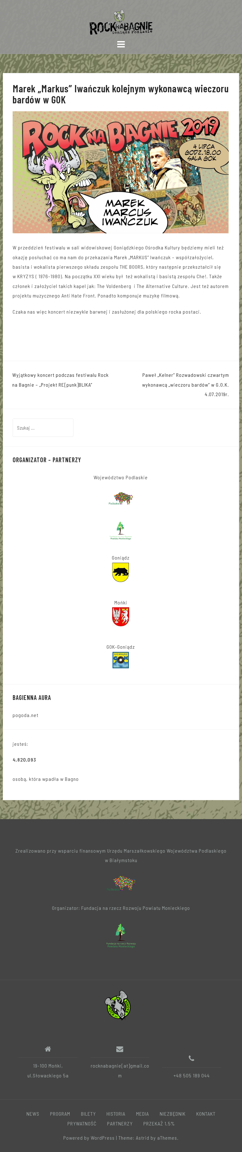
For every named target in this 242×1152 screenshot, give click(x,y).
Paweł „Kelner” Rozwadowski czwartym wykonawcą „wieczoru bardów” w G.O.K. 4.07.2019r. (185, 384)
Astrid (142, 1138)
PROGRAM (60, 1114)
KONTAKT (206, 1114)
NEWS (32, 1114)
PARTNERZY (120, 1123)
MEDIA (142, 1114)
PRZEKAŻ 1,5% (159, 1123)
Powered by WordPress (89, 1138)
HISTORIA (116, 1114)
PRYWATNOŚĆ (81, 1123)
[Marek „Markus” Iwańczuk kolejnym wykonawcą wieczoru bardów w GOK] (121, 172)
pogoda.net (25, 715)
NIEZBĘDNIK (173, 1114)
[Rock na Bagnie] (118, 1005)
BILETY (88, 1114)
